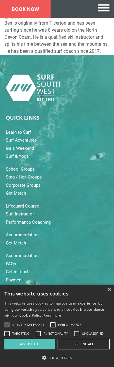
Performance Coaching (28, 222)
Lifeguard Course (22, 206)
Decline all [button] (83, 344)
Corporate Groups (23, 185)
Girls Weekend (20, 148)
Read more (52, 315)
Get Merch (16, 193)
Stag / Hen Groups (24, 177)
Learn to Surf (18, 132)
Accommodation (22, 234)
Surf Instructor (20, 214)
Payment (14, 280)
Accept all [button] (29, 344)
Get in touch (18, 271)
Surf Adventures (21, 140)
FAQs (11, 263)
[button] (57, 358)
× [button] (109, 290)
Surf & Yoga (17, 156)
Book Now (25, 9)
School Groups (20, 169)
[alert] (57, 326)
